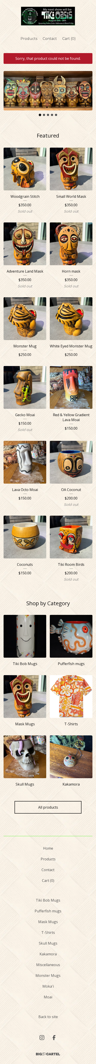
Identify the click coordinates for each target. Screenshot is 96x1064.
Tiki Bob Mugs (48, 900)
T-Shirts (48, 932)
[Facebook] (54, 1037)
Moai (48, 997)
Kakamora (48, 954)
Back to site (48, 1016)
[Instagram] (42, 1037)
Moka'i (48, 986)
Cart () (69, 39)
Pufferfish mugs (48, 911)
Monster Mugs (48, 975)
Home (48, 848)
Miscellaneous (48, 964)
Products (29, 39)
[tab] (40, 115)
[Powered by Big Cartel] (48, 1054)
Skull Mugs (48, 943)
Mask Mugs (48, 921)
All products (48, 807)
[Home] (48, 16)
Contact (50, 39)
